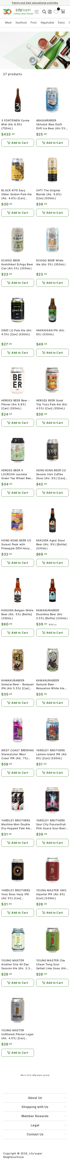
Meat (8, 22)
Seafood (21, 22)
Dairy (61, 22)
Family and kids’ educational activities (35, 2)
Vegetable (47, 22)
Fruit (34, 22)
